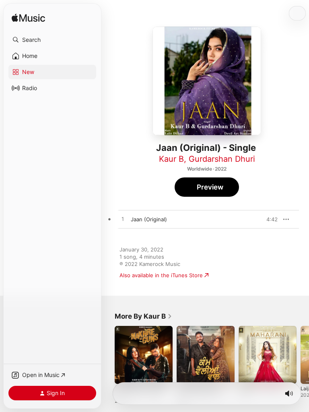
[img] (28, 18)
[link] (143, 316)
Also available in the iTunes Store (161, 275)
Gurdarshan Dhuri (222, 159)
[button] (52, 40)
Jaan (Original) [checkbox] (149, 219)
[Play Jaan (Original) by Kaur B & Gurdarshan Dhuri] (123, 219)
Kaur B (171, 159)
